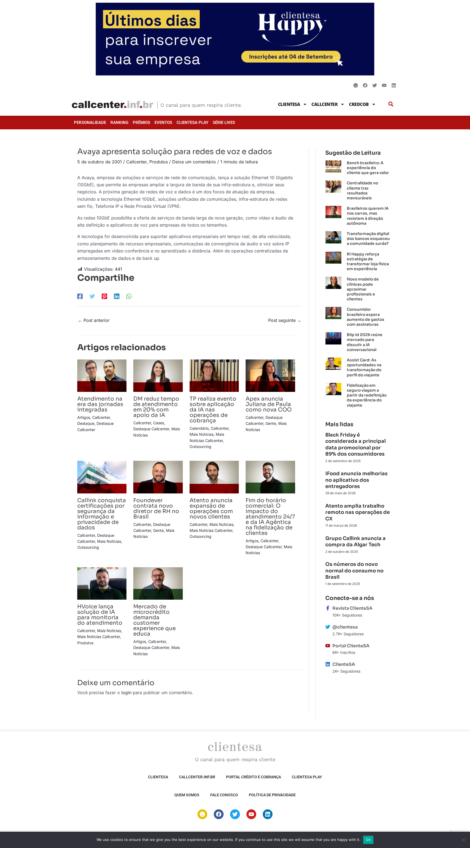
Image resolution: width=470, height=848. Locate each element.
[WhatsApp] (129, 296)
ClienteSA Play (192, 122)
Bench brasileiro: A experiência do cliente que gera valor (368, 167)
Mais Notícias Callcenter (211, 530)
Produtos (158, 161)
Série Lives (224, 122)
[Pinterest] (104, 296)
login (126, 692)
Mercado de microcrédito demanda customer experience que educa (154, 620)
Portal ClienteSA (350, 646)
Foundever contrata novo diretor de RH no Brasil (156, 508)
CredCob (359, 104)
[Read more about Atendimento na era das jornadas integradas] (101, 375)
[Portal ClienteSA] (327, 645)
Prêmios (141, 122)
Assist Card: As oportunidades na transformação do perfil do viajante (364, 367)
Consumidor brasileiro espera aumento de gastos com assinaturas (365, 317)
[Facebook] (80, 296)
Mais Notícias (202, 434)
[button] (390, 104)
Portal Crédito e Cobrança (253, 777)
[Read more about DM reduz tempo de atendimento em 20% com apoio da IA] (158, 375)
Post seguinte (284, 320)
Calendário (199, 428)
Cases (158, 422)
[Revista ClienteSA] (327, 608)
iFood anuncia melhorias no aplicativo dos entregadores (356, 480)
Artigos (83, 417)
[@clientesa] (327, 626)
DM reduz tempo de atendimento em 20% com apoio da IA (156, 407)
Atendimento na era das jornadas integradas (100, 404)
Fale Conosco (224, 795)
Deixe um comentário (194, 161)
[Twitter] (92, 296)
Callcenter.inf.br (197, 777)
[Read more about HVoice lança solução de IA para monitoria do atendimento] (101, 583)
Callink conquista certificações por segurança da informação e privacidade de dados (101, 514)
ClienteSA (289, 104)
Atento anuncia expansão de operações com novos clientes (211, 508)
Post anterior (94, 320)
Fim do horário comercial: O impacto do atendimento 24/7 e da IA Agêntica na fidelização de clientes (270, 516)
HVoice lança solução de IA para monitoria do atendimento (99, 614)
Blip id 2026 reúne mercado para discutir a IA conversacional (364, 342)
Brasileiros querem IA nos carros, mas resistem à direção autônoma (368, 216)
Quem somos (186, 795)
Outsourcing (200, 446)
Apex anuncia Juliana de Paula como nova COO (269, 404)
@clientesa (345, 627)
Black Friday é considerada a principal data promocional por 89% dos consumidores (355, 444)
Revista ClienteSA (352, 608)
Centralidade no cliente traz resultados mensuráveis (362, 190)
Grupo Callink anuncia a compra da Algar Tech (355, 541)
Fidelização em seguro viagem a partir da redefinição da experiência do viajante (366, 395)
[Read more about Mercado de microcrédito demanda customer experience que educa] (158, 583)
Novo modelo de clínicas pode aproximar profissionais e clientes (363, 289)
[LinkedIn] (116, 296)
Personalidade (90, 122)
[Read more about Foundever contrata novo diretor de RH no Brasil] (158, 476)
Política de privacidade (272, 795)
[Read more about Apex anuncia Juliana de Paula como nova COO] (270, 375)
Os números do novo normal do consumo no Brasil (354, 570)
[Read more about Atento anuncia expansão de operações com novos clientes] (214, 476)
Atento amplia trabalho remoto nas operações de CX (357, 512)
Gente (270, 423)
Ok (368, 839)
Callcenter (324, 104)
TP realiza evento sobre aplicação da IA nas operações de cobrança (213, 409)
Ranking (119, 122)
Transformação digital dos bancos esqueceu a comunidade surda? (368, 238)
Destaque (85, 423)
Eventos (163, 122)
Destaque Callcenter (151, 428)
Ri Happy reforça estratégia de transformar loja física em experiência (368, 262)
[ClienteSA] (327, 664)
